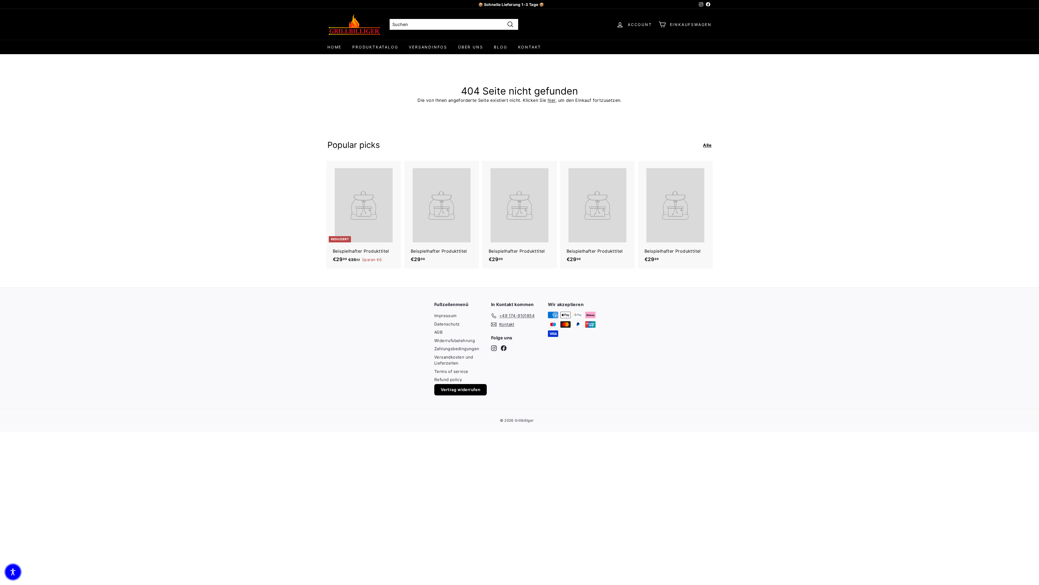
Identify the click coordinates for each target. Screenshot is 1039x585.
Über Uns (470, 47)
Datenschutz (446, 324)
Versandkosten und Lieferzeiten (453, 360)
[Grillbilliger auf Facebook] (504, 348)
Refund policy (448, 379)
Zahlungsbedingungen (456, 348)
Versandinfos (428, 47)
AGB (438, 332)
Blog (500, 47)
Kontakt (529, 47)
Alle (707, 145)
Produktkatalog (375, 47)
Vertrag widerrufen (460, 389)
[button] (13, 572)
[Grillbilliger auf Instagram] (494, 348)
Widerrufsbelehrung (454, 340)
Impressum (445, 315)
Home (334, 47)
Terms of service (451, 371)
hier (551, 100)
